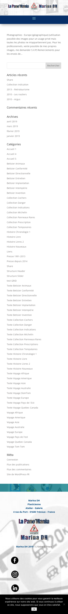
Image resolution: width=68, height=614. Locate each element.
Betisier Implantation (18, 183)
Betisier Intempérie (17, 188)
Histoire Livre (14, 236)
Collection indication (17, 84)
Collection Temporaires (19, 227)
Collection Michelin (17, 212)
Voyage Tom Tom (16, 446)
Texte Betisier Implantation (21, 305)
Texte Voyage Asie (16, 383)
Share (10, 79)
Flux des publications (18, 464)
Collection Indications (18, 207)
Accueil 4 (11, 153)
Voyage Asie (13, 422)
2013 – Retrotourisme (18, 89)
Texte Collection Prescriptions (22, 344)
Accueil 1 (11, 149)
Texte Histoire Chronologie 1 (22, 353)
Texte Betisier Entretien (19, 300)
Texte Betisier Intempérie (20, 310)
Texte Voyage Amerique (19, 378)
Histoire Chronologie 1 (18, 231)
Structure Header (16, 271)
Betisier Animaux (16, 163)
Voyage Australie (15, 427)
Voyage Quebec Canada (19, 441)
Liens (9, 251)
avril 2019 (12, 121)
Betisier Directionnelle (18, 173)
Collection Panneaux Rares (21, 217)
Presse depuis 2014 (17, 261)
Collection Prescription (19, 222)
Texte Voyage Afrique (18, 373)
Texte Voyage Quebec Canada (22, 407)
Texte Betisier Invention (19, 314)
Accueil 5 (11, 158)
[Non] (64, 604)
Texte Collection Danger (19, 324)
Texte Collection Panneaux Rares (24, 339)
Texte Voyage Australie (19, 388)
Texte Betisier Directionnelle (22, 295)
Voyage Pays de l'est (17, 436)
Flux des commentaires (19, 469)
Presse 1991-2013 (16, 256)
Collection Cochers (16, 197)
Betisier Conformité (17, 168)
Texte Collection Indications (21, 329)
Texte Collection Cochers (20, 319)
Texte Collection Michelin (20, 334)
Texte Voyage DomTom (19, 393)
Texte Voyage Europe (18, 397)
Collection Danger (16, 202)
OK (34, 609)
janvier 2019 (13, 136)
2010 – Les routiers (17, 94)
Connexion (12, 459)
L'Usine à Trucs (43, 546)
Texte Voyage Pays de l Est (20, 402)
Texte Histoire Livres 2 (18, 363)
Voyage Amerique (16, 417)
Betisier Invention (16, 192)
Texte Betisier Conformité (20, 290)
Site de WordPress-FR (18, 474)
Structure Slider (15, 275)
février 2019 (13, 131)
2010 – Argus (13, 99)
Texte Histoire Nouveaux (20, 368)
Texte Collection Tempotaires (22, 349)
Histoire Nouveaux (16, 246)
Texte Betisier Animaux (19, 285)
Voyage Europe (14, 432)
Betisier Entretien (16, 178)
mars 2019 (12, 126)
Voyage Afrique (15, 412)
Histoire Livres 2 (15, 241)
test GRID (12, 280)
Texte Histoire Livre (17, 358)
